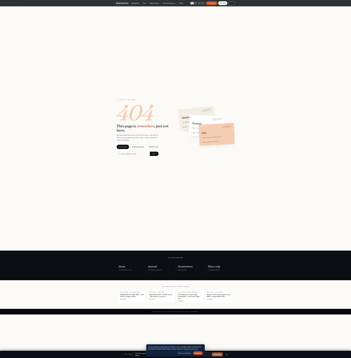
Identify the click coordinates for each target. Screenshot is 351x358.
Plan (145, 3)
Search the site (153, 147)
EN (192, 3)
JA (203, 3)
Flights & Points (155, 3)
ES (196, 3)
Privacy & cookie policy (191, 349)
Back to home (123, 147)
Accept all (198, 353)
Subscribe (217, 354)
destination (122, 3)
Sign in (232, 3)
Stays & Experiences (169, 3)
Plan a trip (223, 3)
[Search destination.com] (187, 3)
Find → (154, 153)
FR (199, 3)
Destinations (136, 3)
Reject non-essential (184, 353)
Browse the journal (138, 147)
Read (181, 3)
